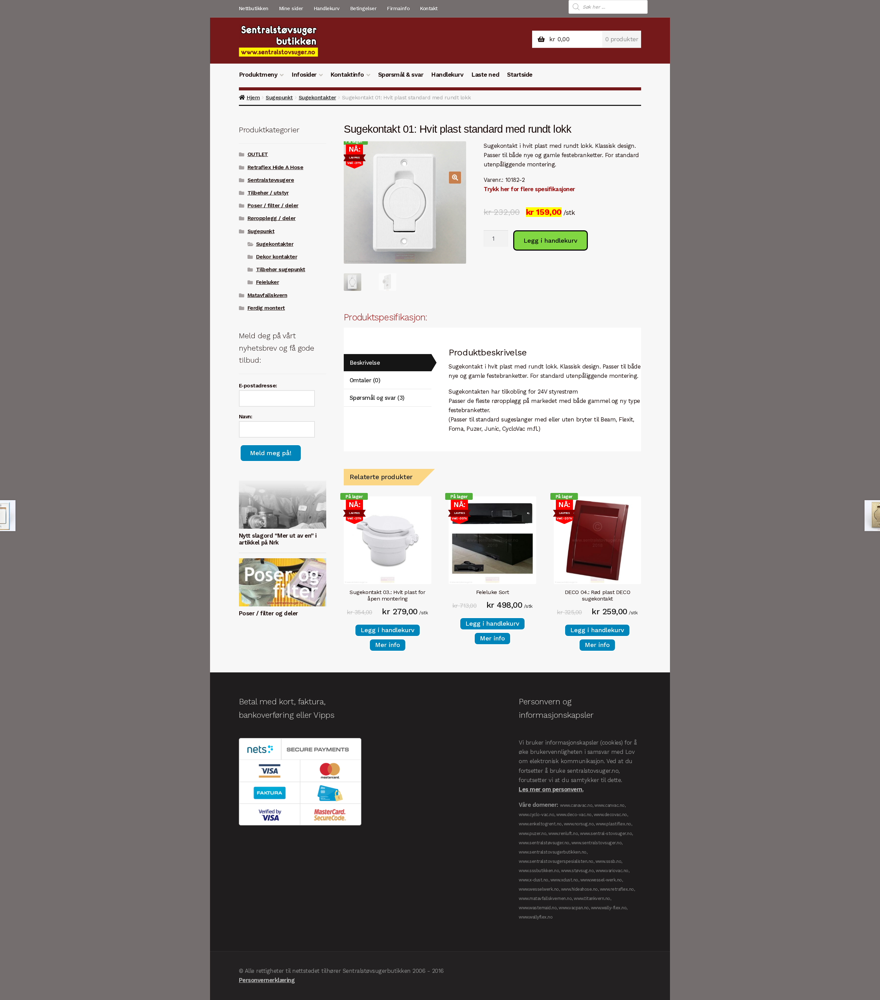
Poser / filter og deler (268, 613)
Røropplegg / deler (272, 218)
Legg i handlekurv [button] (388, 630)
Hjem (253, 97)
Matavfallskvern (267, 295)
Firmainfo (398, 9)
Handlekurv (327, 9)
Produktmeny (258, 74)
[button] (455, 178)
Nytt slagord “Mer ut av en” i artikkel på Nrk (278, 539)
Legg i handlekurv (551, 240)
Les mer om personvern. (551, 789)
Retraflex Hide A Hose (276, 167)
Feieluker (267, 282)
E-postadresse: (258, 386)
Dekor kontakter (276, 257)
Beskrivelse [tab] (365, 362)
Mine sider (291, 9)
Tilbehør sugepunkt (280, 269)
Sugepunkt (279, 97)
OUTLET (258, 154)
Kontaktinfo (347, 74)
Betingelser (363, 9)
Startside (519, 74)
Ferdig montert (266, 308)
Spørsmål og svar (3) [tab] (377, 397)
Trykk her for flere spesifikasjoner (529, 189)
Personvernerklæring (267, 980)
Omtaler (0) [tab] (365, 380)
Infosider (304, 74)
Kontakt (429, 9)
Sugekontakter (317, 97)
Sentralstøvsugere (271, 180)
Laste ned (485, 74)
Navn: (245, 417)
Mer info (387, 644)
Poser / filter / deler (273, 205)
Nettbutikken (253, 9)
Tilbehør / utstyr (268, 193)
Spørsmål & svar (401, 74)
